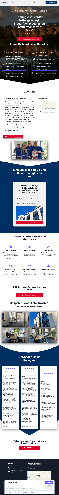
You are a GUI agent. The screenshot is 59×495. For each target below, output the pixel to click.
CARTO (54, 108)
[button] (47, 105)
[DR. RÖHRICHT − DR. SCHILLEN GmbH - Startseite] (8, 2)
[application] (47, 105)
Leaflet (43, 108)
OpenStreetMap (47, 108)
